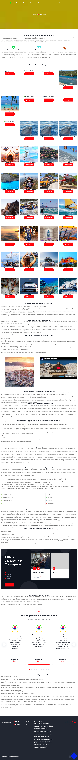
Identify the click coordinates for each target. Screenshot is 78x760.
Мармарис (12, 334)
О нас (26, 724)
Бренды (32, 2)
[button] (29, 669)
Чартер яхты (41, 2)
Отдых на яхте (51, 2)
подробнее (9, 585)
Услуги (60, 2)
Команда (17, 724)
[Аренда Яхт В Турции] (7, 2)
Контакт (17, 727)
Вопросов (27, 721)
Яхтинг (24, 2)
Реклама (27, 727)
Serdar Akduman (38, 572)
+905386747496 (36, 577)
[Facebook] (70, 756)
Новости (69, 2)
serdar (55, 572)
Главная (18, 2)
